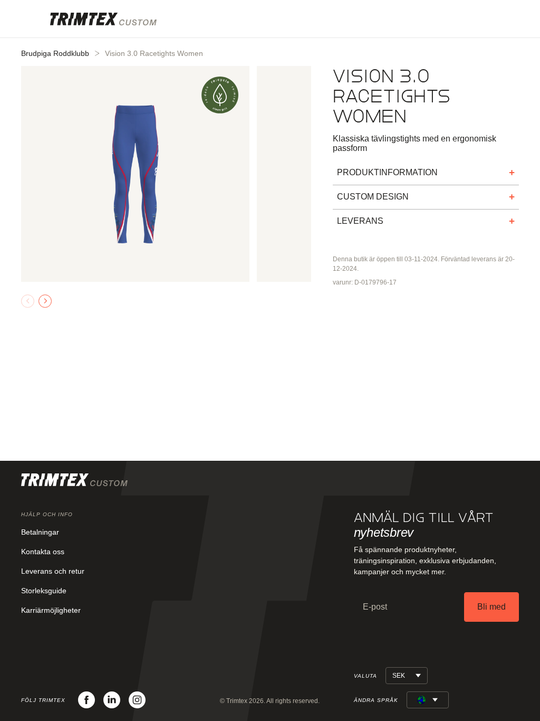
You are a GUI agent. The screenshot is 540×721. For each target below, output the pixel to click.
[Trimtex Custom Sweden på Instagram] (137, 699)
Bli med (491, 606)
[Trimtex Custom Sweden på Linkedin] (111, 699)
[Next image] (45, 301)
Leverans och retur (52, 571)
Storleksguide (43, 590)
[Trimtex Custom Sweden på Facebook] (86, 699)
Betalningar (40, 532)
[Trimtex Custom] (103, 19)
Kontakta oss (42, 551)
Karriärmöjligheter (51, 610)
